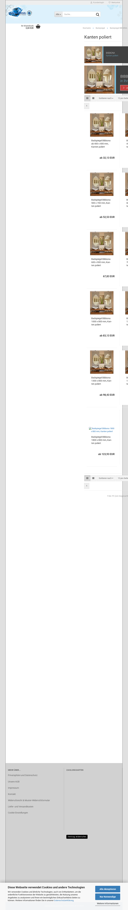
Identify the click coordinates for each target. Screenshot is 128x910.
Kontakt (12, 794)
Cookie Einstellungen (18, 812)
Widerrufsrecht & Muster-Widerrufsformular (29, 800)
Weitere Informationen (107, 903)
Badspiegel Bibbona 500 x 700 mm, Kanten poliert (101, 203)
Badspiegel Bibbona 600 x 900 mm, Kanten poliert (101, 262)
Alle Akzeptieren (108, 889)
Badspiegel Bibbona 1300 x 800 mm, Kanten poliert (101, 380)
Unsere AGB (14, 781)
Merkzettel (115, 2)
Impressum (13, 788)
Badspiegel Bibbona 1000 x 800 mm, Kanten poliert (101, 321)
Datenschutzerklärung (64, 900)
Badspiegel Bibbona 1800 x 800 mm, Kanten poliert (101, 440)
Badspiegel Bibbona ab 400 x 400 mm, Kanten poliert (101, 143)
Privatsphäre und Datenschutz (22, 775)
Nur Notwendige (108, 896)
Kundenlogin (98, 2)
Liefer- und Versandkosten (20, 806)
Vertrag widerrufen (77, 837)
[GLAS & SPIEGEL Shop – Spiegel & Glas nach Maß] (20, 12)
